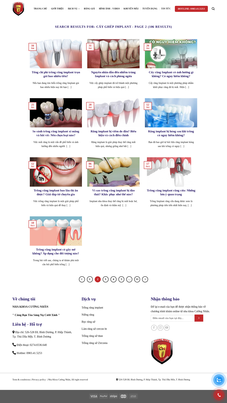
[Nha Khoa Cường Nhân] (20, 9)
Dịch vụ (73, 8)
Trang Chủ (40, 8)
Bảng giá (89, 8)
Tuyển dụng (149, 8)
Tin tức (166, 8)
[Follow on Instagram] (160, 328)
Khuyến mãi (131, 8)
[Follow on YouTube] (167, 328)
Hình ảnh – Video (109, 8)
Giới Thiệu (57, 8)
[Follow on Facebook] (154, 328)
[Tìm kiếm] (213, 8)
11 (137, 279)
